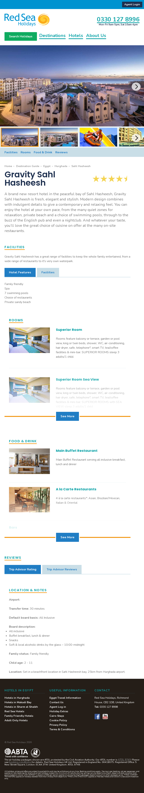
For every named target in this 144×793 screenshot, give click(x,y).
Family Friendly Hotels (18, 716)
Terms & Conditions (62, 729)
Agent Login (132, 4)
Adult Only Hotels (16, 720)
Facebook (97, 716)
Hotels (76, 36)
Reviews (61, 152)
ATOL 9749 (124, 759)
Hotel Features (20, 272)
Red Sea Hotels (14, 711)
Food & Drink (43, 152)
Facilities (11, 152)
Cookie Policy (58, 720)
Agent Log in (58, 707)
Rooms (26, 152)
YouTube (105, 716)
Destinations (52, 36)
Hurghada (61, 166)
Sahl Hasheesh (81, 166)
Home (8, 166)
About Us (96, 36)
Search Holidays (20, 36)
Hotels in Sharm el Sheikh (21, 707)
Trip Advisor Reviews (62, 569)
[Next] (136, 86)
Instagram (113, 716)
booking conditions (20, 762)
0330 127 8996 (118, 19)
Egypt (46, 166)
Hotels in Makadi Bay (17, 702)
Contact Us (56, 702)
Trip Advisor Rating (22, 569)
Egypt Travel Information (65, 698)
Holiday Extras (59, 711)
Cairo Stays (57, 716)
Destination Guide (27, 166)
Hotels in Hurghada (17, 698)
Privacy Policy (58, 725)
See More (67, 416)
